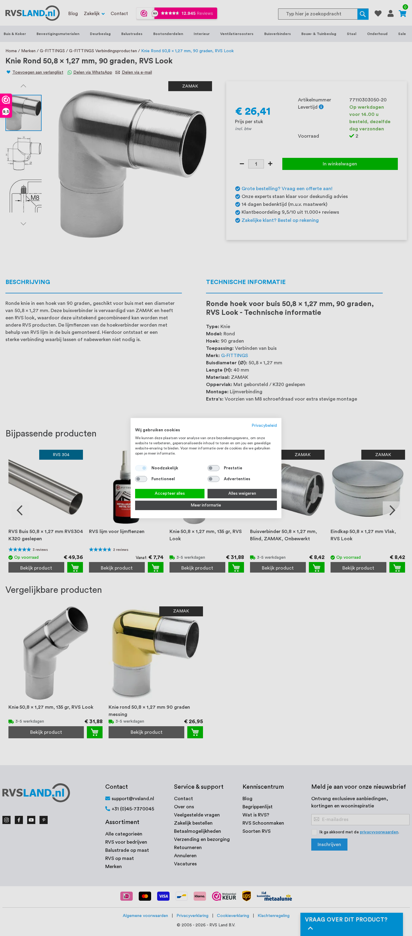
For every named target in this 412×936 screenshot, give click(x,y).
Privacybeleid (264, 425)
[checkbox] (214, 468)
